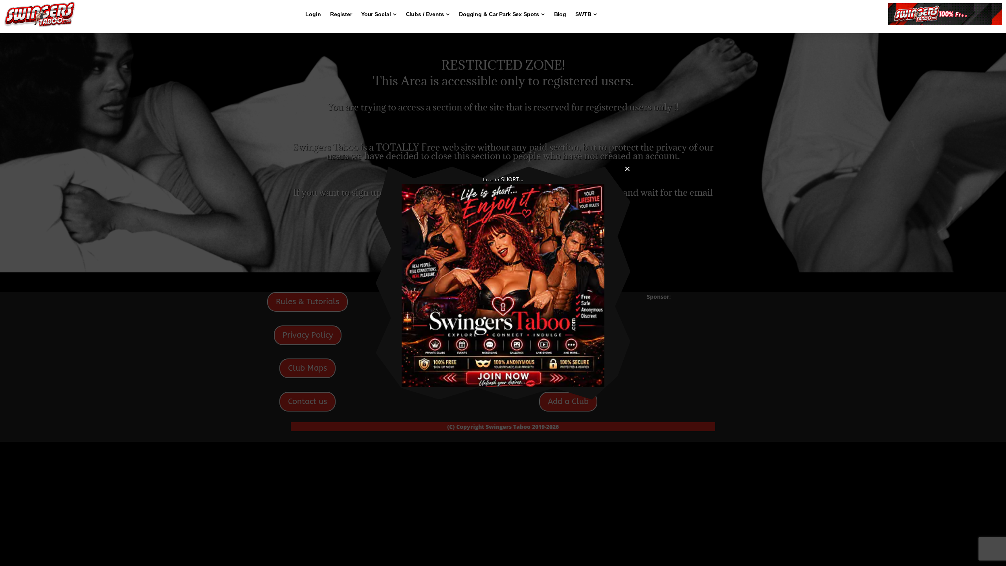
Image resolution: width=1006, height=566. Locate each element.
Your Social (376, 14)
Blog (560, 14)
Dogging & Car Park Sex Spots (499, 14)
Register (341, 14)
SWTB (583, 14)
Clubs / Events (425, 14)
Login (313, 14)
